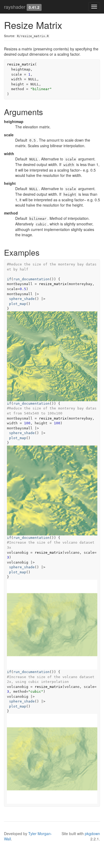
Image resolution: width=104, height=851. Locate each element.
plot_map (17, 304)
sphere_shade (22, 299)
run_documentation (31, 279)
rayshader (14, 6)
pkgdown (92, 833)
